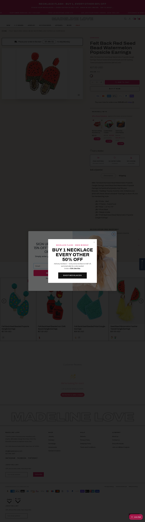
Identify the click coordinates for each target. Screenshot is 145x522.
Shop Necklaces (72, 275)
